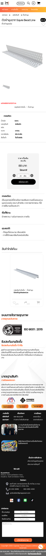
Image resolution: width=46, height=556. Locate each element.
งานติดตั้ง (6, 413)
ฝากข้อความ (23, 540)
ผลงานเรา (5, 419)
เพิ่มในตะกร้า (23, 182)
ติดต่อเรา (23, 480)
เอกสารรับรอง (38, 419)
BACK (43, 20)
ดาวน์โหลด (37, 413)
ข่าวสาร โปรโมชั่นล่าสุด (21, 419)
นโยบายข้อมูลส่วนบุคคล (35, 461)
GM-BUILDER (18, 417)
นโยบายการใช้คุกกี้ (33, 464)
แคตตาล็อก (37, 417)
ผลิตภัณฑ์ (5, 416)
